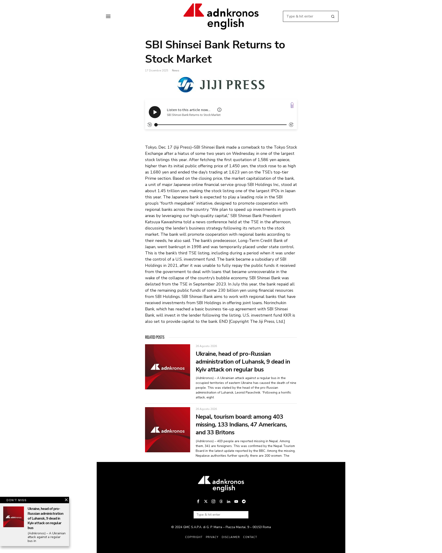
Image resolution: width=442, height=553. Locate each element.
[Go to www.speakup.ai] (292, 105)
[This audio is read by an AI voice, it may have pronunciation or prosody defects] (219, 110)
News (175, 70)
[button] (332, 16)
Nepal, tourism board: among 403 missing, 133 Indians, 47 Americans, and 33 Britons (241, 424)
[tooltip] (198, 501)
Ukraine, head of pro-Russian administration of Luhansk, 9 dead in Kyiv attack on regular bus (243, 361)
